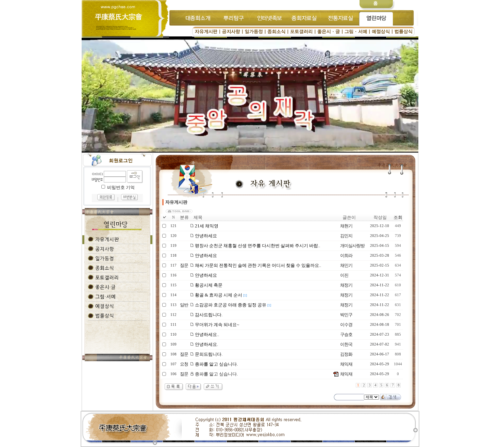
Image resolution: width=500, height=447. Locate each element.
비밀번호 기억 (121, 187)
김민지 (346, 235)
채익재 (346, 364)
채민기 (346, 265)
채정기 (346, 285)
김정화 (346, 354)
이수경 (346, 324)
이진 (344, 275)
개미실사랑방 (352, 245)
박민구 (346, 314)
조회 (398, 217)
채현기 (346, 225)
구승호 (346, 334)
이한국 (346, 344)
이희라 (346, 255)
